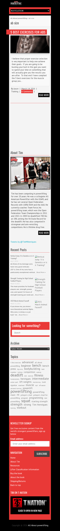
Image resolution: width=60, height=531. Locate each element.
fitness (38, 375)
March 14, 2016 (28, 88)
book (42, 369)
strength (16, 404)
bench (36, 365)
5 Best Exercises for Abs (27, 32)
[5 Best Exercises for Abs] (30, 44)
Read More (44, 232)
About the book (17, 477)
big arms (20, 369)
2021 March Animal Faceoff (19, 301)
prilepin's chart (26, 395)
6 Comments (27, 91)
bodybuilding (32, 369)
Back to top (15, 485)
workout (21, 407)
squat (25, 400)
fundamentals (14, 379)
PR (18, 394)
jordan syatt (14, 382)
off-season (42, 385)
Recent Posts (18, 249)
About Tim (15, 461)
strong (27, 404)
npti (36, 385)
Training (14, 91)
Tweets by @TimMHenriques (23, 241)
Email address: (17, 439)
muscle (30, 385)
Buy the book (16, 473)
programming (36, 397)
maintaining (37, 382)
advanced (27, 362)
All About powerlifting (18, 18)
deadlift (16, 375)
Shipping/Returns (18, 481)
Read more (44, 95)
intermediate (40, 379)
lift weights (25, 381)
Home (12, 457)
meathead (21, 385)
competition (29, 372)
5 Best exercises (15, 363)
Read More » (41, 272)
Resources (15, 465)
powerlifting (21, 391)
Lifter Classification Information (24, 469)
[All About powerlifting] (30, 3)
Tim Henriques (39, 404)
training (13, 408)
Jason (16, 88)
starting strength (40, 401)
